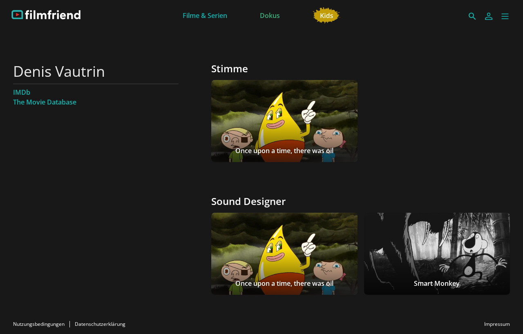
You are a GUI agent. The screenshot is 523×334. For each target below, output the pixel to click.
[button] (505, 16)
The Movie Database (44, 102)
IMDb (21, 92)
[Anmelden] (489, 16)
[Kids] (327, 14)
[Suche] (472, 16)
